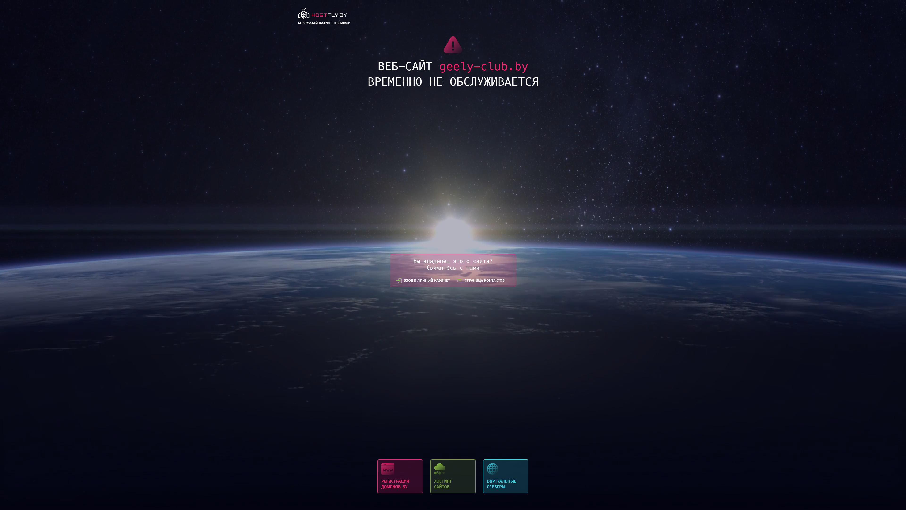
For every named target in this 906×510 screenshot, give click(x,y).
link (324, 17)
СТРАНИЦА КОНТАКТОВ (485, 280)
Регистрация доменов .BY (400, 476)
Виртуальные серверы (505, 476)
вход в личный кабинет (427, 280)
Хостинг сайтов (453, 476)
